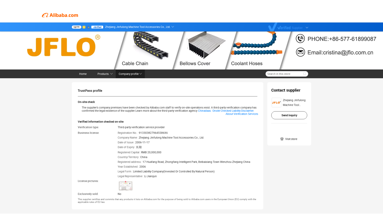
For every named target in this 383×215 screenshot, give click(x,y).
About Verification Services (242, 113)
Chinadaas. (205, 110)
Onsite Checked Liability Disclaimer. (233, 110)
